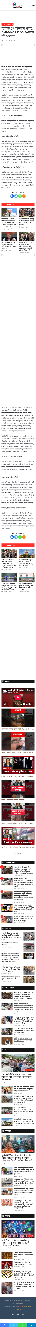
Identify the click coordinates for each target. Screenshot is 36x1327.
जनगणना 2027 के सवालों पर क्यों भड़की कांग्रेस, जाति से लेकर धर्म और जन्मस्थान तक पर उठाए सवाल (9, 223)
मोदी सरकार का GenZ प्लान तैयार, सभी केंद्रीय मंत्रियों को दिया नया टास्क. (23, 1040)
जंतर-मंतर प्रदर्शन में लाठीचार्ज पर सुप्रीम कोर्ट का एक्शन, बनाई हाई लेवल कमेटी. (24, 1031)
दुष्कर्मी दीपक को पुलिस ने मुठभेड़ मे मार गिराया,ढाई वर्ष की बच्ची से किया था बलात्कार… (11, 935)
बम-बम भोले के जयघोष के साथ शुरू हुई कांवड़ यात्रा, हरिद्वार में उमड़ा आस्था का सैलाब (24, 1089)
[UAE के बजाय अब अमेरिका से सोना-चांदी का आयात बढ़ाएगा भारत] (7, 1255)
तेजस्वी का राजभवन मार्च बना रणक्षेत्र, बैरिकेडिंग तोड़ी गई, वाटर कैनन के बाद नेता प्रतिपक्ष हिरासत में (26, 246)
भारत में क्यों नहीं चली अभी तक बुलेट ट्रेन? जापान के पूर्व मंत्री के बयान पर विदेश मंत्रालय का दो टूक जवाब (24, 1171)
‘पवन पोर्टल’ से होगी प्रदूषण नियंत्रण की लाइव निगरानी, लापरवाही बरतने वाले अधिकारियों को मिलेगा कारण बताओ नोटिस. (23, 896)
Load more (18, 853)
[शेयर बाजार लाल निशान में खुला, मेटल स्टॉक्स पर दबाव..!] (7, 1265)
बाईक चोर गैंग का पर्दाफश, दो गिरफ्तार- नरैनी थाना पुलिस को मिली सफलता (11, 969)
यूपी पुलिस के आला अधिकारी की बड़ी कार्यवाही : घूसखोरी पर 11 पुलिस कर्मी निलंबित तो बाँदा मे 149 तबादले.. (24, 1285)
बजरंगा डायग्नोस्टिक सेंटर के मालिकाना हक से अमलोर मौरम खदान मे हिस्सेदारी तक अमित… (24, 1181)
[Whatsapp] (20, 196)
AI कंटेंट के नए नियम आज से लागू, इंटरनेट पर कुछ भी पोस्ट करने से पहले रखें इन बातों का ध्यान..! (17, 1243)
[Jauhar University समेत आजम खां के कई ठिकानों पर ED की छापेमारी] (26, 577)
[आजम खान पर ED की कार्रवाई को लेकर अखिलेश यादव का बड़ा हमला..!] (9, 236)
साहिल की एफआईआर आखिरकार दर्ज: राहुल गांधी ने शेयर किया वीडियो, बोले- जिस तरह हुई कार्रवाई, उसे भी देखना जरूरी (23, 882)
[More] (24, 196)
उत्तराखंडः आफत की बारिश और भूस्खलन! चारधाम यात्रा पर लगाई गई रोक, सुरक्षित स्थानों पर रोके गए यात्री (24, 1099)
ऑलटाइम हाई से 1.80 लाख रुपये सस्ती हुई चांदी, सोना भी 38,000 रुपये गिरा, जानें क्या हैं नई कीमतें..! (24, 1274)
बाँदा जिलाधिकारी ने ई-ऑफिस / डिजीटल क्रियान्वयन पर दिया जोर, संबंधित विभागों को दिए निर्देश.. (24, 1192)
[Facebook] (12, 196)
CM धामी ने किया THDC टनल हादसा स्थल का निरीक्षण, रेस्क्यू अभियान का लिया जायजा (17, 1077)
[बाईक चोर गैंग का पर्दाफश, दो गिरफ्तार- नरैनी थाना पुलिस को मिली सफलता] (29, 970)
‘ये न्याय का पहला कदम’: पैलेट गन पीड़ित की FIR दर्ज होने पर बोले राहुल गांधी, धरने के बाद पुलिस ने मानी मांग (24, 1020)
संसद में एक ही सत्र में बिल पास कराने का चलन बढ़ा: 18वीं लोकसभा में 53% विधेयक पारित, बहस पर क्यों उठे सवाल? (24, 870)
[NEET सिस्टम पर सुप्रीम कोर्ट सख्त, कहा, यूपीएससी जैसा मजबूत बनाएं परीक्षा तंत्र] (26, 553)
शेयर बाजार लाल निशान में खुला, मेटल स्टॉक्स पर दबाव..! (23, 1263)
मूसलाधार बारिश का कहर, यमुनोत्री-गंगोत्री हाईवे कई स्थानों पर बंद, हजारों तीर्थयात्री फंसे (23, 1111)
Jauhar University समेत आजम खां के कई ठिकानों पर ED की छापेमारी (26, 586)
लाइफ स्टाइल (10, 24)
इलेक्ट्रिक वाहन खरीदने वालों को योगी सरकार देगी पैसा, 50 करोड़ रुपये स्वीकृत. (23, 919)
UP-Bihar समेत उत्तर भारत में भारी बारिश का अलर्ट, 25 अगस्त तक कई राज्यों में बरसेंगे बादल (9, 586)
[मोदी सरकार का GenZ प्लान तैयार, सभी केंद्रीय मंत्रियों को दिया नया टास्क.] (7, 1041)
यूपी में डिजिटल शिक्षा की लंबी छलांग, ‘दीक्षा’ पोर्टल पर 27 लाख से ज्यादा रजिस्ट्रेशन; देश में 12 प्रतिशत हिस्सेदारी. (17, 1158)
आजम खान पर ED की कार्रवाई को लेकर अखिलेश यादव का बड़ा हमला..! (9, 245)
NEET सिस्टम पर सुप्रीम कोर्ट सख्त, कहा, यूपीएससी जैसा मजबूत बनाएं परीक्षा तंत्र (26, 562)
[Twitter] (16, 196)
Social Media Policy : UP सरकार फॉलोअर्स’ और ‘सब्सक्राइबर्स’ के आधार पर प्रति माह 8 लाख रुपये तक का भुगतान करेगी (24, 1204)
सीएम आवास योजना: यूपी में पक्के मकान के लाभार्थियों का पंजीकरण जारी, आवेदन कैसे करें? (24, 908)
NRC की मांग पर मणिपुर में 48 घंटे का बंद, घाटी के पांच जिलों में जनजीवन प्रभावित (26, 222)
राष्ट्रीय (3, 24)
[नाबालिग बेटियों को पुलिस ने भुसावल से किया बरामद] (29, 979)
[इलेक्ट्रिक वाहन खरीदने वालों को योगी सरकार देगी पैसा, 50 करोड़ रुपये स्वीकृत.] (7, 919)
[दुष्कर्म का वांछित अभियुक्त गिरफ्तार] (29, 947)
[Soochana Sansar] (18, 5)
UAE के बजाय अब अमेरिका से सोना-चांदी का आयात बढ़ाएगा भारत (23, 1255)
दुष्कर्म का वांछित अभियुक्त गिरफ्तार (10, 944)
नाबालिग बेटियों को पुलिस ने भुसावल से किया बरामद (11, 978)
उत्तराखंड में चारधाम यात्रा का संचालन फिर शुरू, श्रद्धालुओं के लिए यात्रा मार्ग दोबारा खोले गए (24, 1121)
